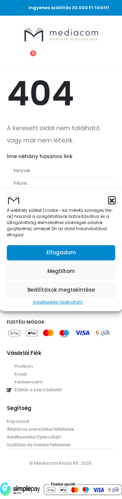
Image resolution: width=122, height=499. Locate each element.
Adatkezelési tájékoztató (58, 302)
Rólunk (20, 183)
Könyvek (22, 170)
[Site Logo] (61, 34)
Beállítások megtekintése (61, 289)
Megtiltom (61, 271)
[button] (111, 199)
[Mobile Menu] (12, 34)
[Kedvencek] (12, 57)
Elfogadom (61, 252)
